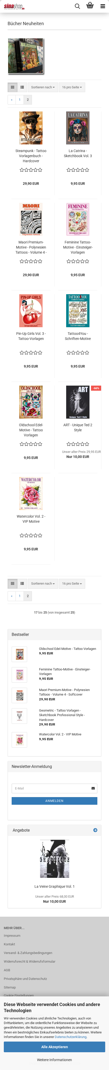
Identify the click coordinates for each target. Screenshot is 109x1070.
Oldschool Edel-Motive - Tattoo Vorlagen (31, 430)
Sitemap (10, 987)
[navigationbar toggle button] (102, 6)
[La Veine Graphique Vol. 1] (54, 859)
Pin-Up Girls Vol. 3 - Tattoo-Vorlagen (31, 336)
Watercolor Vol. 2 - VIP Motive (31, 518)
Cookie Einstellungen (19, 995)
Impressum (12, 935)
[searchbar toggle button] (77, 6)
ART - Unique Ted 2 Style (77, 427)
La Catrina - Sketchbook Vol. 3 (78, 153)
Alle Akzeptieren (54, 1047)
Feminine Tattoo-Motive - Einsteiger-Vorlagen (78, 247)
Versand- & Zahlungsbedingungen (28, 953)
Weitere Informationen (54, 1060)
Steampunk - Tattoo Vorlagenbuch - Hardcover (30, 156)
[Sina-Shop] (12, 6)
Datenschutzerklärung (70, 1037)
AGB (7, 970)
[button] (12, 87)
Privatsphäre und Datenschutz (25, 979)
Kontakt (9, 944)
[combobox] (43, 87)
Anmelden (54, 801)
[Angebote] (95, 830)
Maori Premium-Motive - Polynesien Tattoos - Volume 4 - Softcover (31, 247)
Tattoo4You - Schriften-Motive (78, 336)
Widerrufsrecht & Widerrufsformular (29, 961)
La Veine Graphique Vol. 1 (54, 886)
